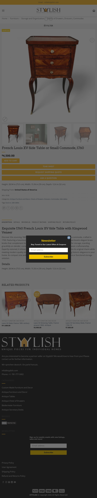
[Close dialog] (69, 237)
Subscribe (48, 257)
